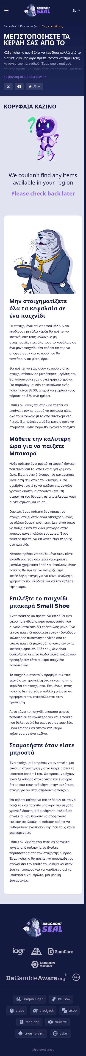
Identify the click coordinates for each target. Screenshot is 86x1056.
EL (74, 10)
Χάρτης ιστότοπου (43, 1049)
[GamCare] (60, 951)
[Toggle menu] (6, 10)
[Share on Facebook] (19, 86)
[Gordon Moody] (43, 964)
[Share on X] (8, 86)
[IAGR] (19, 951)
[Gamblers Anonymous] (36, 951)
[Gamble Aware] (36, 977)
